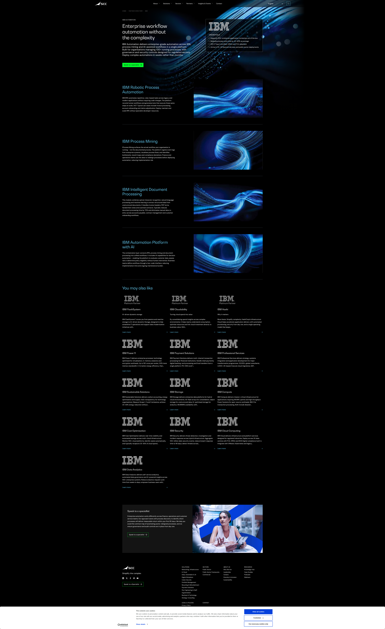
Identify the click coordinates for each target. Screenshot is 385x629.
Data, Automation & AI (189, 575)
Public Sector (207, 569)
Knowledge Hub (249, 569)
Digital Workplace (187, 577)
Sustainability (227, 580)
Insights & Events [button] (204, 4)
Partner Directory (136, 11)
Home (124, 11)
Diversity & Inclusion (230, 577)
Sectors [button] (178, 4)
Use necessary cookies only (258, 624)
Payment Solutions (188, 587)
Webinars (247, 577)
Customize (257, 618)
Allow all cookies (258, 612)
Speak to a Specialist (131, 584)
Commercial (206, 575)
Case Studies (248, 572)
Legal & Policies (188, 603)
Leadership (227, 572)
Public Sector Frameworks (211, 572)
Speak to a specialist (131, 65)
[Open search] (288, 4)
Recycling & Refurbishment (190, 585)
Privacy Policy (186, 605)
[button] (234, 43)
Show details (140, 624)
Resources (248, 567)
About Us (226, 567)
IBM (146, 11)
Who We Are (227, 569)
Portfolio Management (189, 582)
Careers (226, 575)
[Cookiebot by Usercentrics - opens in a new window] (123, 625)
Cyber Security (186, 580)
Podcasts (247, 575)
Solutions (185, 567)
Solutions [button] (166, 4)
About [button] (155, 4)
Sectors (206, 567)
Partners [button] (189, 4)
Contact (219, 4)
